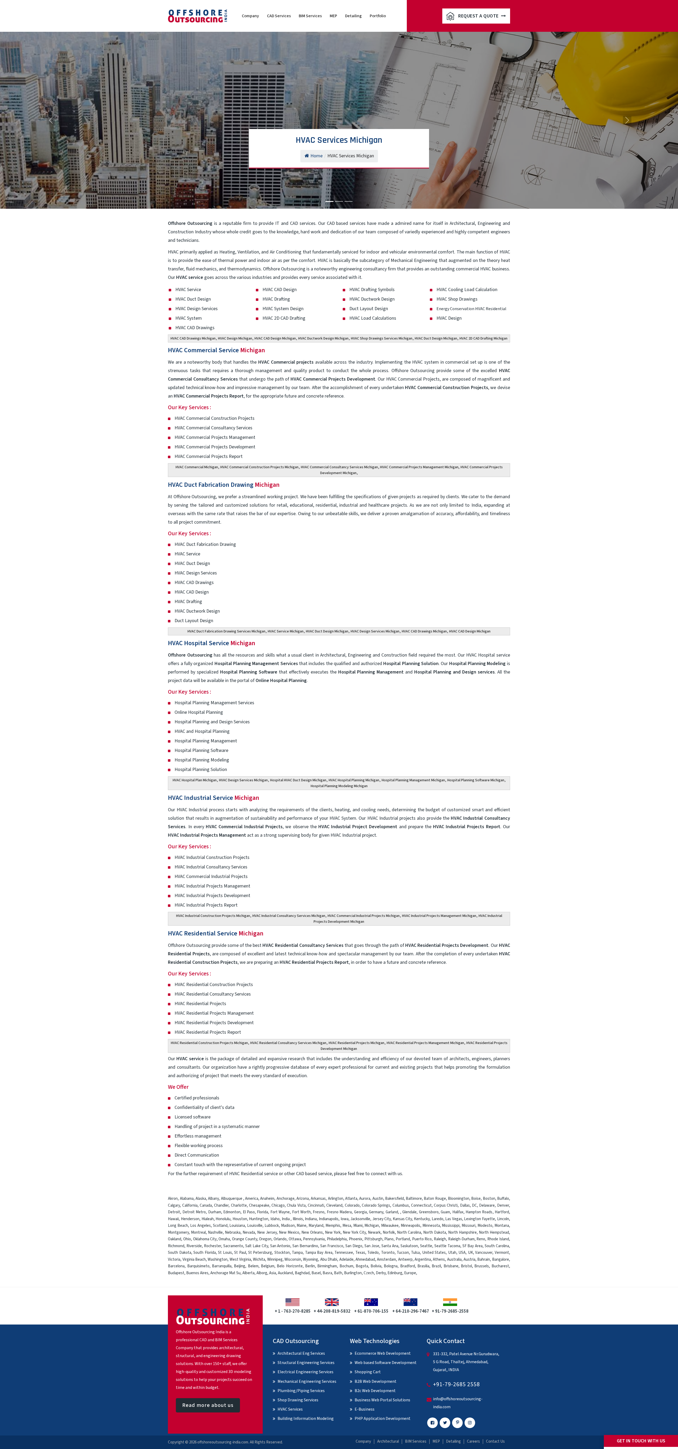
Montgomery (178, 1232)
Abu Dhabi (328, 1259)
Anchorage (285, 1198)
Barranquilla (221, 1266)
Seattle (426, 1246)
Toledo (373, 1252)
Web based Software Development (386, 1363)
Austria (469, 1259)
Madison (288, 1225)
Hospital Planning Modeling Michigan (339, 786)
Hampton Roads (479, 1212)
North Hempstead (494, 1232)
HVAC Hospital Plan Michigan (195, 780)
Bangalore (500, 1259)
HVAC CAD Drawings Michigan (193, 338)
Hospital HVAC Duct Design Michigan (298, 780)
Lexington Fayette (479, 1219)
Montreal (198, 1232)
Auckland (285, 1273)
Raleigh (440, 1239)
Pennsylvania (314, 1239)
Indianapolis (328, 1219)
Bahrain (483, 1259)
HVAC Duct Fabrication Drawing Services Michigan (226, 631)
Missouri (468, 1225)
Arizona (302, 1198)
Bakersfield (394, 1198)
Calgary (174, 1205)
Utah (452, 1252)
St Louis (225, 1252)
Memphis (332, 1225)
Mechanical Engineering (414, 260)
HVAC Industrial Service (213, 797)
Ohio (187, 1239)
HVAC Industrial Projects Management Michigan (439, 916)
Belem (253, 1266)
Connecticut (421, 1205)
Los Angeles (200, 1225)
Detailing (353, 16)
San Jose (372, 1246)
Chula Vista (296, 1205)
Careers (473, 1441)
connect (379, 1173)
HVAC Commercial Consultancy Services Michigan (339, 467)
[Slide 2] (339, 201)
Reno (480, 1239)
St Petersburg (260, 1252)
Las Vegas (453, 1219)
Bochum (346, 1266)
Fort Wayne (280, 1212)
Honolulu (223, 1219)
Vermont (502, 1252)
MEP (333, 16)
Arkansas (318, 1198)
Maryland (316, 1225)
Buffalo (503, 1198)
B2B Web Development (375, 1381)
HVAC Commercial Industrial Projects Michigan (364, 916)
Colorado (352, 1205)
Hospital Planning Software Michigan (475, 780)
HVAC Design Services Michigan (375, 631)
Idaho (275, 1219)
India (286, 1219)
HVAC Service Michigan (286, 631)
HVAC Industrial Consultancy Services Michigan (288, 916)
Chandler (221, 1205)
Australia (454, 1259)
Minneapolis (410, 1225)
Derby (381, 1273)
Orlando (280, 1239)
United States (434, 1252)
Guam (445, 1212)
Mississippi (451, 1225)
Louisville (254, 1225)
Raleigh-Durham (461, 1239)
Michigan (371, 1225)
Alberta (248, 1273)
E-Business (364, 1409)
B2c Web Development (375, 1391)
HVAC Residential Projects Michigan (356, 1043)
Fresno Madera (339, 1212)
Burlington (353, 1273)
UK (470, 1252)
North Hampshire (462, 1232)
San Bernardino (305, 1246)
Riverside (194, 1246)
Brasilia (423, 1266)
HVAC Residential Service (216, 933)
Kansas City (402, 1219)
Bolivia (376, 1266)
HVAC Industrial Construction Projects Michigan (213, 916)
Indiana (311, 1219)
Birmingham (327, 1266)
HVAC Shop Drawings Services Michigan (381, 338)
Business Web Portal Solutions (382, 1400)
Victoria (174, 1259)
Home (316, 156)
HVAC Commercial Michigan (197, 467)
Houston (240, 1219)
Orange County (244, 1239)
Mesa (346, 1225)
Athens (439, 1259)
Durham (214, 1212)
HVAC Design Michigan (235, 338)
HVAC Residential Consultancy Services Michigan (288, 1043)
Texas (360, 1252)
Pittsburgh (373, 1239)
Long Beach (178, 1225)
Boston (489, 1198)
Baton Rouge (435, 1198)
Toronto (388, 1252)
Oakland (174, 1239)
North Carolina (409, 1232)
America (251, 1198)
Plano (389, 1239)
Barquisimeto (198, 1266)
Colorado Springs (376, 1205)
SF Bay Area (472, 1246)
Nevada (249, 1232)
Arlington (335, 1198)
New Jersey (267, 1232)
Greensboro (429, 1212)
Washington (218, 1259)
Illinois (298, 1219)
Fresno (318, 1212)
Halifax (457, 1212)
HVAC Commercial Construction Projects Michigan (259, 467)
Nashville (215, 1232)
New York (333, 1232)
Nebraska (232, 1232)
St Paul (240, 1252)
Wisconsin (292, 1259)
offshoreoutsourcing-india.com (222, 1442)
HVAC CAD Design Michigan (275, 338)
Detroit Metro (194, 1212)
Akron (173, 1198)
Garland (392, 1212)
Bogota (362, 1266)
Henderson (190, 1219)
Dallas (465, 1205)
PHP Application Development (383, 1418)
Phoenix (355, 1239)
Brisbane (451, 1266)
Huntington (258, 1219)
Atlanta (351, 1198)
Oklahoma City (205, 1239)
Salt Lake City (256, 1246)
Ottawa (295, 1239)
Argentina (422, 1259)
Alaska (200, 1198)
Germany (376, 1212)
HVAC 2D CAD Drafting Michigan (483, 338)
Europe (410, 1273)
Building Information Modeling (306, 1418)
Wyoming (310, 1259)
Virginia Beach (194, 1259)
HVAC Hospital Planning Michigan (354, 780)
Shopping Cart (368, 1372)
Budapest (176, 1273)
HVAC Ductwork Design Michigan (323, 338)
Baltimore (414, 1198)
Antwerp (405, 1259)
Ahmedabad (365, 1259)
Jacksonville (360, 1219)
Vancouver (483, 1252)
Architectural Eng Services (301, 1353)
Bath (338, 1273)
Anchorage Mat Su (225, 1273)
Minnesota (431, 1225)
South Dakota (179, 1252)
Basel (316, 1273)
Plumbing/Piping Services (301, 1391)
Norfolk (389, 1232)
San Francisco (331, 1246)
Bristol (466, 1266)
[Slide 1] (329, 201)
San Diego (353, 1246)
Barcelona (176, 1266)
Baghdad (302, 1273)
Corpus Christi (446, 1205)
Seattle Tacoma (447, 1246)
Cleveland (334, 1205)
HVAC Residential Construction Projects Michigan (209, 1043)
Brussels (481, 1266)
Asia (272, 1273)
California (190, 1205)
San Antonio (280, 1246)
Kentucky (422, 1219)
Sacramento (233, 1246)
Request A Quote (479, 16)
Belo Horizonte (289, 1266)
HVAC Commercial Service (216, 350)
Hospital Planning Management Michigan (413, 780)
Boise (476, 1198)
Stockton (282, 1252)
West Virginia (240, 1259)
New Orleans (312, 1232)
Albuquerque (232, 1198)
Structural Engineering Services (306, 1363)
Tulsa (415, 1252)
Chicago (278, 1205)
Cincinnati (316, 1205)
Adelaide (346, 1259)
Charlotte (239, 1205)
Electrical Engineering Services (305, 1372)
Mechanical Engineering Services (307, 1381)
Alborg (261, 1273)
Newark (374, 1232)
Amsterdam (386, 1259)
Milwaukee (390, 1225)
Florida (262, 1212)
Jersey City (381, 1219)
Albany (213, 1198)
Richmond (176, 1246)
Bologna (391, 1266)
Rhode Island (498, 1239)
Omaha (224, 1239)
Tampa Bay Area (318, 1252)
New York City (354, 1232)
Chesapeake (259, 1205)
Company (250, 16)
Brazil (436, 1266)
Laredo (437, 1219)
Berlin (310, 1266)
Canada (206, 1205)
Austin (377, 1198)
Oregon (265, 1239)
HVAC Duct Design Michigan (436, 338)
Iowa (345, 1219)
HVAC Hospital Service (211, 643)
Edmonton (231, 1212)
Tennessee (343, 1252)
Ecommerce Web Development (383, 1353)
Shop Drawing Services (298, 1400)
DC (474, 1205)
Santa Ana (389, 1246)
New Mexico (289, 1232)
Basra (327, 1273)
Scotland (220, 1225)
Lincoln (503, 1219)
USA (462, 1252)
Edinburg (394, 1273)
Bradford (407, 1266)
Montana (501, 1225)
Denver (503, 1205)
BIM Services (310, 16)
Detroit (174, 1212)
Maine (301, 1225)
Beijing (239, 1266)
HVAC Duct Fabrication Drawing (224, 484)
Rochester (212, 1246)
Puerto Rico (422, 1239)
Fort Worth (301, 1212)
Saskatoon (409, 1246)
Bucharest (500, 1266)
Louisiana (237, 1225)
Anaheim (267, 1198)
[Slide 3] (349, 201)
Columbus (400, 1205)
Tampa (297, 1252)
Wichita (259, 1259)
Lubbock (272, 1225)
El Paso (249, 1212)
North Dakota (434, 1232)
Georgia (360, 1212)
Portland (403, 1239)
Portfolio (378, 16)
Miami (358, 1225)
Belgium (267, 1266)
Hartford (502, 1212)
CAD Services (279, 16)
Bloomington (458, 1198)
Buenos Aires (197, 1273)
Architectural (388, 1441)
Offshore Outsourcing (194, 496)
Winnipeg (275, 1259)
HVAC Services (290, 1409)
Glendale (409, 1212)
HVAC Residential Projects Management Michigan (425, 1043)
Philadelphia (337, 1239)
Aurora (364, 1198)
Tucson (403, 1252)
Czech (369, 1273)
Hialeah (208, 1219)
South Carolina (497, 1246)
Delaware (487, 1205)
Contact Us (495, 1441)
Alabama (187, 1198)
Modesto (485, 1225)
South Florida (204, 1252)
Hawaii (173, 1219)
